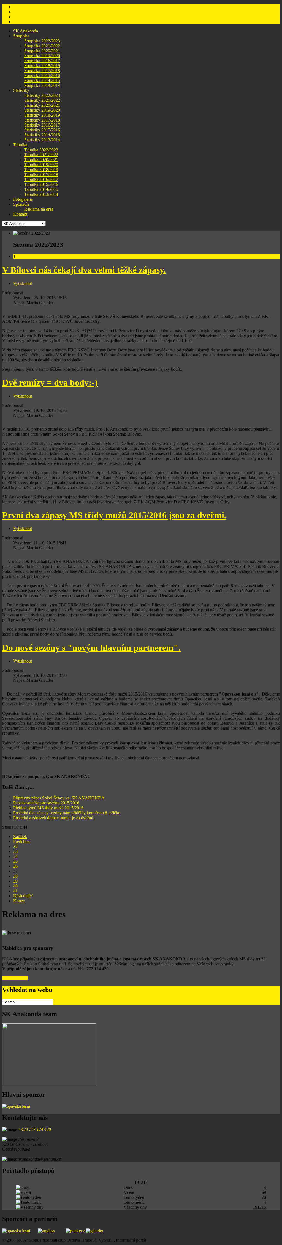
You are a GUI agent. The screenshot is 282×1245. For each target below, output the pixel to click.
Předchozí (22, 841)
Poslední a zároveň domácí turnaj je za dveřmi (53, 817)
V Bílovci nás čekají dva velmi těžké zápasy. (84, 270)
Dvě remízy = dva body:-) (50, 382)
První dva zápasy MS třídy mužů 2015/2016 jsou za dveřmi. (114, 515)
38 (15, 876)
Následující (23, 896)
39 (15, 881)
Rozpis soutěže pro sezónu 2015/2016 (46, 803)
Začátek (20, 836)
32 (15, 846)
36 (15, 866)
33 (15, 851)
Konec (19, 900)
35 (15, 861)
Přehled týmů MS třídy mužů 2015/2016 (48, 808)
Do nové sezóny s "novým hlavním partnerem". (91, 648)
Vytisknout (22, 283)
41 (15, 891)
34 (15, 856)
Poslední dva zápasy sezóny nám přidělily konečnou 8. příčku (66, 812)
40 (15, 886)
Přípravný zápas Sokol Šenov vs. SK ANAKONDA (59, 798)
